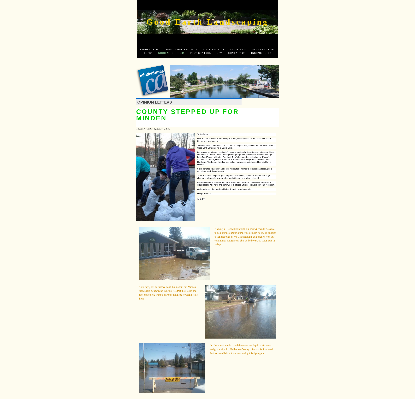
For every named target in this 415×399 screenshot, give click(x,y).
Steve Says (238, 49)
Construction (214, 49)
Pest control (200, 53)
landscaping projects (181, 49)
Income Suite (261, 53)
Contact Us (237, 53)
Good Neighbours (171, 53)
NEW (220, 53)
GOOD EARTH (149, 49)
